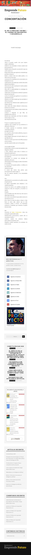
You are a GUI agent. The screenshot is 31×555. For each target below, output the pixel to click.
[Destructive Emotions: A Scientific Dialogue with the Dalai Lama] (8, 431)
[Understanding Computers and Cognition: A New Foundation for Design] (8, 408)
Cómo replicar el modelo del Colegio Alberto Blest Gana (15, 372)
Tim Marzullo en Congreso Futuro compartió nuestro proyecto (15, 364)
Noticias (12, 28)
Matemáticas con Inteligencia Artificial (15, 378)
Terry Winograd (10, 413)
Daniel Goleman (10, 434)
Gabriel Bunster (9, 500)
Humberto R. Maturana (12, 402)
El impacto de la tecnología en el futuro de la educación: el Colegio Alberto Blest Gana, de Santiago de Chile (15, 354)
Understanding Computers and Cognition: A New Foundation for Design (13, 408)
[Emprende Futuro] (15, 11)
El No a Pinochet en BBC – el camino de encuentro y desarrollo (16, 32)
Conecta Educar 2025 (15, 346)
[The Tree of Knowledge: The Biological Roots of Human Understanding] (8, 397)
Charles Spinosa (10, 425)
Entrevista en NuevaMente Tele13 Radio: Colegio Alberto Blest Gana (14, 501)
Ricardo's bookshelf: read (15, 390)
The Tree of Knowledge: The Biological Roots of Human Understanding (14, 398)
